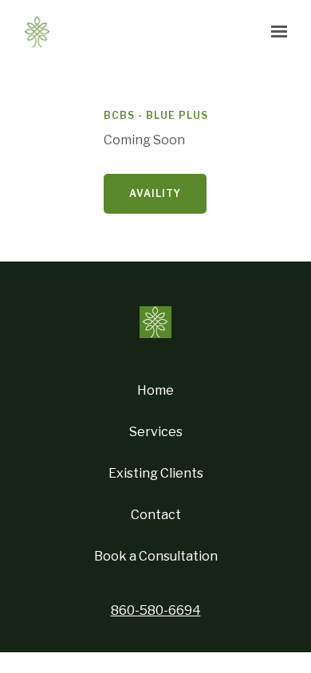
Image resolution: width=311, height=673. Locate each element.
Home (155, 390)
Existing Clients (155, 473)
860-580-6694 (156, 610)
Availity (155, 193)
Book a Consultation (156, 556)
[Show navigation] (275, 32)
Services (156, 431)
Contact (156, 514)
